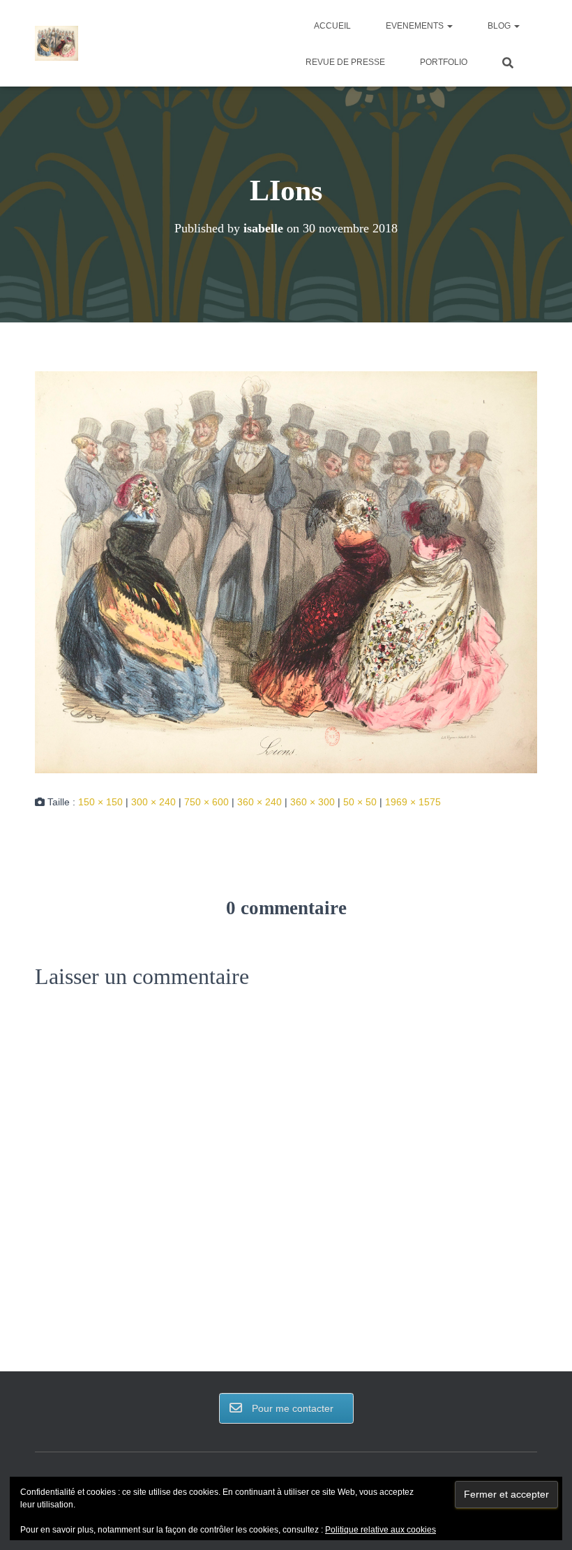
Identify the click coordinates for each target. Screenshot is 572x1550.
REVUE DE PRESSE (345, 62)
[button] (449, 26)
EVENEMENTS (416, 26)
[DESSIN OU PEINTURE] (56, 43)
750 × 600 (206, 801)
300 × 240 (153, 801)
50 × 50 (360, 801)
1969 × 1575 (413, 801)
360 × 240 (259, 801)
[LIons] (286, 571)
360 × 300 (312, 801)
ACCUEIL (332, 26)
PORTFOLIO (443, 62)
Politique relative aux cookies (380, 1530)
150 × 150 (100, 801)
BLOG (500, 26)
